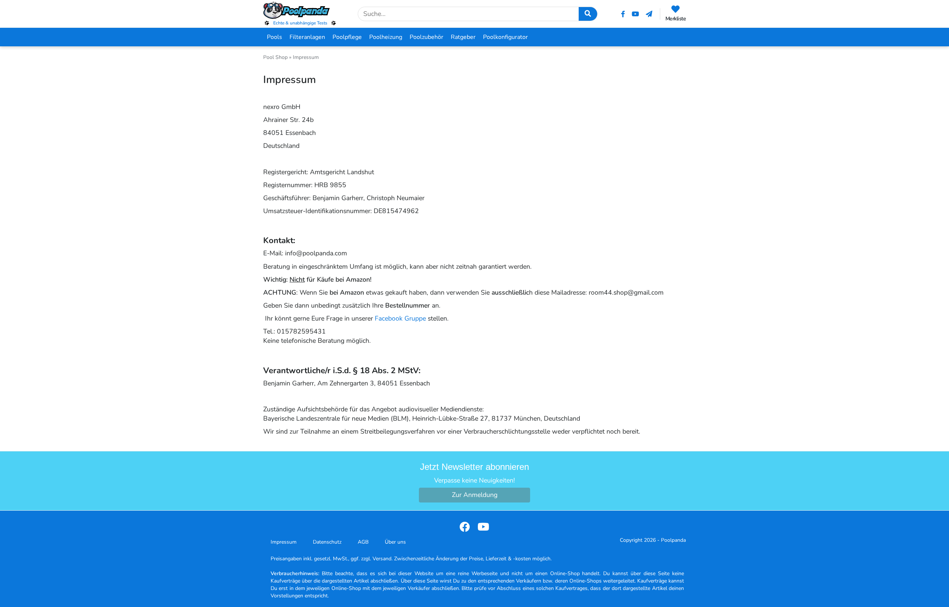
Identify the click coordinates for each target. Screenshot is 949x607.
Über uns (395, 541)
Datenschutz (327, 541)
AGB (363, 541)
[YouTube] (635, 14)
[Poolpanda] (300, 10)
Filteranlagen (307, 37)
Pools (274, 37)
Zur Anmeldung (474, 494)
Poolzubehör (426, 37)
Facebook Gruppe (400, 318)
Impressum (284, 541)
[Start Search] (588, 14)
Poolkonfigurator (505, 37)
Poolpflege (347, 37)
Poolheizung (385, 37)
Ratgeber (463, 37)
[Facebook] (623, 14)
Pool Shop (275, 57)
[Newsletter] (649, 14)
